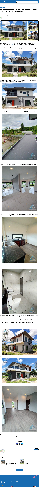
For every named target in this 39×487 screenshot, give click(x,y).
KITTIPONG (4, 17)
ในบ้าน (12, 44)
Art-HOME (11, 45)
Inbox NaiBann (36, 479)
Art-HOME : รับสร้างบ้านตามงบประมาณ (9, 324)
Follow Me (36, 449)
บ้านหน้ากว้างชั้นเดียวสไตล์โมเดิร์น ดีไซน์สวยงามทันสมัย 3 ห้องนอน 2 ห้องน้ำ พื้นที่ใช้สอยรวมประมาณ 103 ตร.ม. (12, 462)
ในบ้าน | (3, 1)
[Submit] (37, 1)
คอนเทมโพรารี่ (3, 436)
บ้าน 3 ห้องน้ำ (8, 436)
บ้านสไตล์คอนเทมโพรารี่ (24, 436)
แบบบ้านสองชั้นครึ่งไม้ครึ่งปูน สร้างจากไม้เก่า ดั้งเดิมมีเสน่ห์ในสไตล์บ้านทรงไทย (31, 462)
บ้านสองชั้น (18, 436)
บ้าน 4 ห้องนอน (13, 436)
